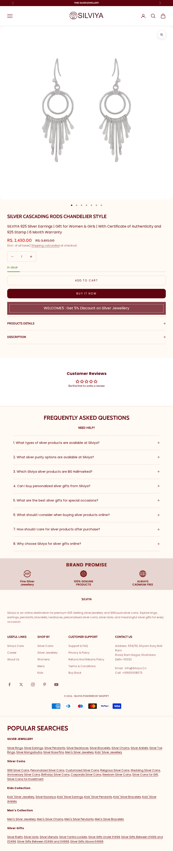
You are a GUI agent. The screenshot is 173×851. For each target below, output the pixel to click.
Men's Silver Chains (50, 819)
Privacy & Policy (79, 653)
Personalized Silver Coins (47, 770)
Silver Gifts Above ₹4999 (86, 841)
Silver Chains (121, 748)
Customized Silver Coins (82, 770)
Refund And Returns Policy (86, 659)
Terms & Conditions (82, 666)
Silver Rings (15, 748)
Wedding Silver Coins (145, 770)
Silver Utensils (49, 837)
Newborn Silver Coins (116, 774)
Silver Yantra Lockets (73, 837)
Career (11, 653)
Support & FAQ (78, 646)
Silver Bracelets (100, 748)
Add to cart (86, 280)
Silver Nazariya (46, 797)
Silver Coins (45, 646)
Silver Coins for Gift (145, 774)
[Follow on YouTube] (56, 684)
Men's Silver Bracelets (109, 819)
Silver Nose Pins (53, 752)
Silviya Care (15, 646)
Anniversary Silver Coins (23, 774)
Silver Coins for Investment (25, 779)
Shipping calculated (45, 245)
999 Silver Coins (18, 770)
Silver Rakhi (15, 837)
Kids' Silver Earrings (70, 797)
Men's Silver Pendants (79, 819)
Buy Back (74, 673)
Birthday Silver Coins (55, 774)
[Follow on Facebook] (9, 684)
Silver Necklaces (77, 748)
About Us (13, 659)
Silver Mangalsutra (29, 752)
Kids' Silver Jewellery (108, 752)
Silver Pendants (54, 748)
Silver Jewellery (47, 653)
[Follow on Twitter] (21, 684)
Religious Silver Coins (115, 770)
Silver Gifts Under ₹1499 (104, 837)
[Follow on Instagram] (33, 684)
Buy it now (86, 293)
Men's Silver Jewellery (79, 752)
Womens (43, 659)
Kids (40, 673)
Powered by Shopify (96, 696)
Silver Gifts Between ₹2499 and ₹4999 (43, 841)
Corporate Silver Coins (86, 774)
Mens (41, 666)
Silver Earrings (33, 748)
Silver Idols (31, 837)
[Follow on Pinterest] (44, 684)
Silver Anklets (139, 748)
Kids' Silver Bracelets (127, 797)
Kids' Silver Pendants (98, 797)
